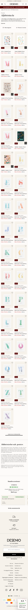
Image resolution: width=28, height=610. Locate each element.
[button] (22, 604)
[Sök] (5, 4)
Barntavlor (8, 9)
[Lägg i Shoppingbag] (12, 47)
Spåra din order (18, 568)
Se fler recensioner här (14, 508)
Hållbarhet (10, 575)
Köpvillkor (17, 570)
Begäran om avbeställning (21, 577)
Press (12, 568)
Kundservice (18, 565)
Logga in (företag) (9, 586)
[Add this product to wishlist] (12, 34)
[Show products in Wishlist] (22, 4)
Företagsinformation (8, 570)
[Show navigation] (2, 4)
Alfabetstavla (15, 9)
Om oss (11, 563)
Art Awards (10, 583)
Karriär (11, 572)
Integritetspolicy (18, 575)
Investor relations (9, 565)
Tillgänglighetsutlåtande (7, 577)
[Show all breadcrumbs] (2, 10)
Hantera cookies (18, 579)
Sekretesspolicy (14, 558)
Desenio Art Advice (19, 563)
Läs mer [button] (3, 23)
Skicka (14, 554)
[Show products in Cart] (25, 4)
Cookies (17, 572)
